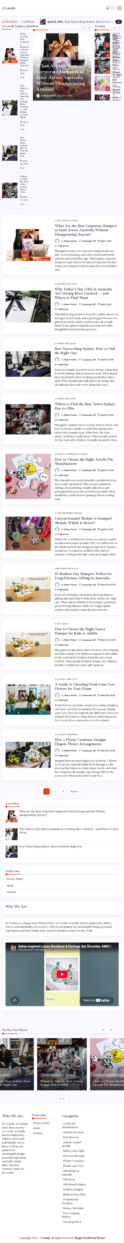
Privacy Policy (15, 878)
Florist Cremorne (73, 1160)
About (10, 885)
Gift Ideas (69, 1179)
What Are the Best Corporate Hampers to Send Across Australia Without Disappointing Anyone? (24, 49)
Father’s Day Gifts (73, 1150)
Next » (74, 791)
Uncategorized (72, 1221)
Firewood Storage (73, 1155)
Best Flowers (70, 1137)
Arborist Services (73, 1132)
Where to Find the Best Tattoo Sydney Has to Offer (24, 184)
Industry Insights (73, 1189)
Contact (11, 892)
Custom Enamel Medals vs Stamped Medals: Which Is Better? (117, 95)
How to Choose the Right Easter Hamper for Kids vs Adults (80, 631)
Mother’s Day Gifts (74, 1194)
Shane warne (50, 95)
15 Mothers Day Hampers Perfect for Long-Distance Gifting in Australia (83, 576)
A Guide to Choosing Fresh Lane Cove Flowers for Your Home (85, 686)
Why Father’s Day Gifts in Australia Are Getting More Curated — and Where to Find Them (24, 101)
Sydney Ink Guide (73, 1208)
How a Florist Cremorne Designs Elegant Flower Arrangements (80, 741)
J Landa (8, 8)
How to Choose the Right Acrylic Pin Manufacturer (117, 77)
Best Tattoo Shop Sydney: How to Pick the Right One (66, 21)
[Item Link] (9, 55)
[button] (110, 8)
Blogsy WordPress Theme (89, 1237)
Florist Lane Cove (73, 1165)
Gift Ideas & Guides (74, 1184)
